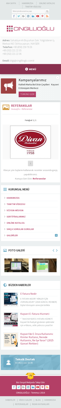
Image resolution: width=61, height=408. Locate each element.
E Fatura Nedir (28, 293)
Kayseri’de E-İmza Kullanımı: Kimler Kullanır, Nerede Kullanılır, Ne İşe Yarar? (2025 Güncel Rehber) (37, 338)
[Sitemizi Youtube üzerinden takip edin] (38, 16)
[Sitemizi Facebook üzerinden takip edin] (14, 16)
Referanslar (27, 108)
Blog (38, 400)
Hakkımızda (27, 3)
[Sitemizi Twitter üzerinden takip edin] (19, 16)
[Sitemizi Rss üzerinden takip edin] (47, 16)
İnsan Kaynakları (40, 404)
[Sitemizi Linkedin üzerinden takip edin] (33, 16)
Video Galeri (25, 400)
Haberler (10, 400)
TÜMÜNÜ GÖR (27, 94)
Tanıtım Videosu (33, 6)
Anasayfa (15, 108)
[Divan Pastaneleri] (30, 156)
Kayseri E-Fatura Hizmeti (34, 313)
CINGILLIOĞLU (22, 392)
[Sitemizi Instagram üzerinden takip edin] (28, 16)
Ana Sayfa (11, 3)
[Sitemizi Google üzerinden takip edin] (23, 16)
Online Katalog (47, 3)
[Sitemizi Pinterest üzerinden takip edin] (42, 16)
